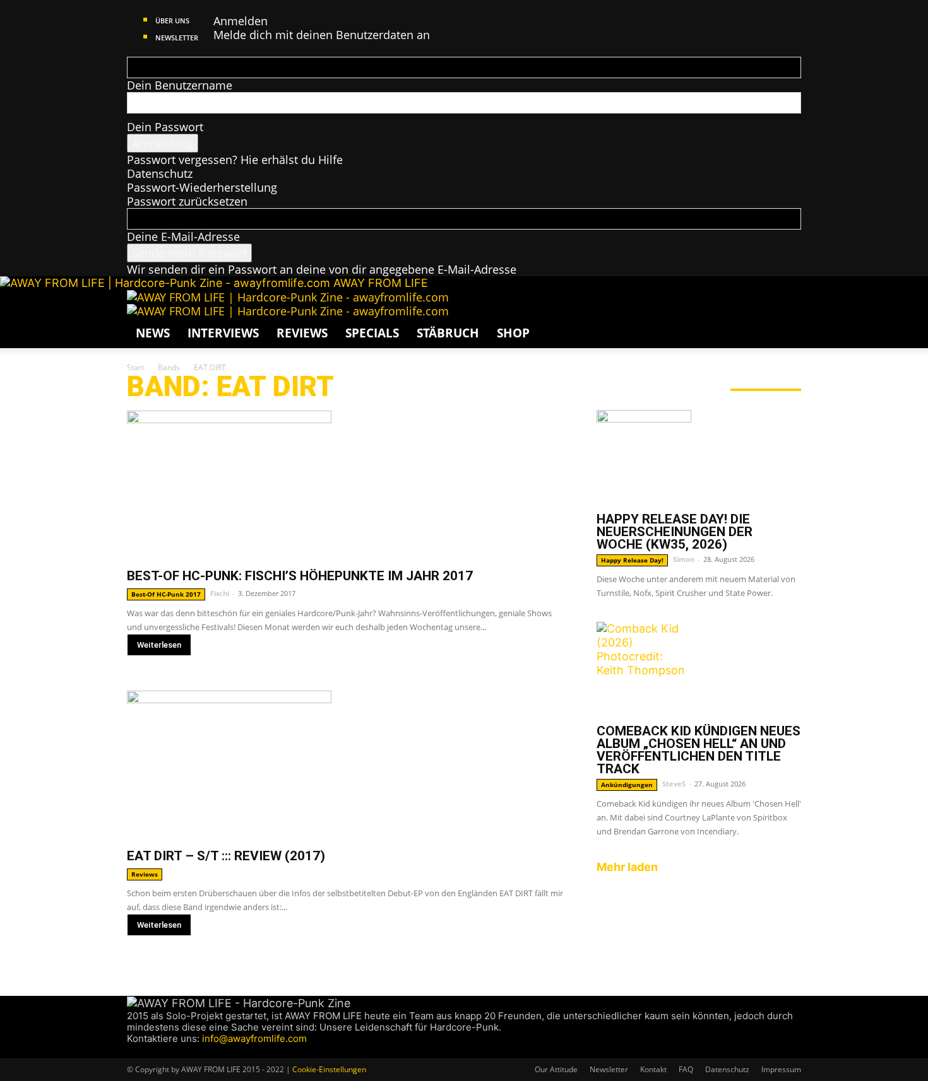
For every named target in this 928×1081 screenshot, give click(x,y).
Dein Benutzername (179, 85)
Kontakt (653, 1069)
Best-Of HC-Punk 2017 (166, 594)
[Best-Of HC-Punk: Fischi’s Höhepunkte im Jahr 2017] (346, 485)
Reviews (302, 333)
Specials (372, 333)
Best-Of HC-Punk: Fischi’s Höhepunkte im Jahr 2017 (300, 575)
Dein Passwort (165, 126)
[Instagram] (145, 1051)
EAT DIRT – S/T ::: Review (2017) (226, 855)
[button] (786, 305)
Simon (683, 559)
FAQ (686, 1069)
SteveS (674, 783)
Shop (513, 333)
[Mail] (157, 1051)
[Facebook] (133, 1051)
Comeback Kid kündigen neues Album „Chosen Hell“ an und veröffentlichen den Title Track (698, 749)
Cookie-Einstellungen (329, 1069)
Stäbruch (448, 333)
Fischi (219, 593)
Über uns (172, 20)
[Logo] (288, 297)
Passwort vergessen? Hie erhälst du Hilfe (235, 159)
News (153, 333)
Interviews (223, 333)
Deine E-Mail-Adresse (183, 236)
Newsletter (176, 37)
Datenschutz (160, 173)
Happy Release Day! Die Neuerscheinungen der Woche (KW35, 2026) (675, 531)
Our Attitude (556, 1069)
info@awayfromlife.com (254, 1038)
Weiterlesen (159, 645)
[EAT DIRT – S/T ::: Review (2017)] (346, 765)
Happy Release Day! (632, 560)
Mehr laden (627, 867)
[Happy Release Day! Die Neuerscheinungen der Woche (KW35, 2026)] (699, 457)
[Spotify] (169, 1051)
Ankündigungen (627, 784)
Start (135, 367)
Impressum (781, 1069)
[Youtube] (179, 1051)
